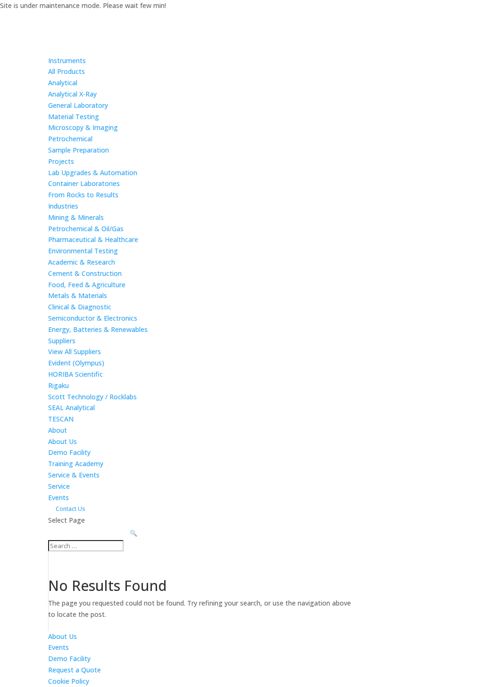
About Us (62, 441)
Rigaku (58, 385)
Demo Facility (69, 452)
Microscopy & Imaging (83, 127)
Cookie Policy (68, 681)
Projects (61, 161)
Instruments (67, 60)
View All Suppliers (74, 351)
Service (59, 486)
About (57, 430)
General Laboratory (78, 105)
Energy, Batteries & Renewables (98, 329)
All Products (66, 71)
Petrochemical (70, 138)
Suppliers (61, 340)
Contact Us (70, 509)
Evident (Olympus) (76, 362)
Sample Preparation (78, 149)
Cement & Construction (85, 273)
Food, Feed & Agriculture (86, 284)
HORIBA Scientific (75, 374)
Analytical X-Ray (72, 93)
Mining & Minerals (76, 217)
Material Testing (73, 116)
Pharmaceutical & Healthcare (93, 239)
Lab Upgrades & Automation (92, 172)
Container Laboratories (84, 183)
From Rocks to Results (83, 194)
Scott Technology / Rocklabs (92, 396)
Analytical (62, 82)
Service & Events (74, 474)
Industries (63, 206)
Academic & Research (81, 262)
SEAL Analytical (71, 407)
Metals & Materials (77, 295)
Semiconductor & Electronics (92, 318)
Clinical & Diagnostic (79, 306)
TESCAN (61, 418)
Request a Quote (74, 669)
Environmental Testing (83, 250)
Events (58, 497)
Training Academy (75, 463)
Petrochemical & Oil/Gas (86, 228)
